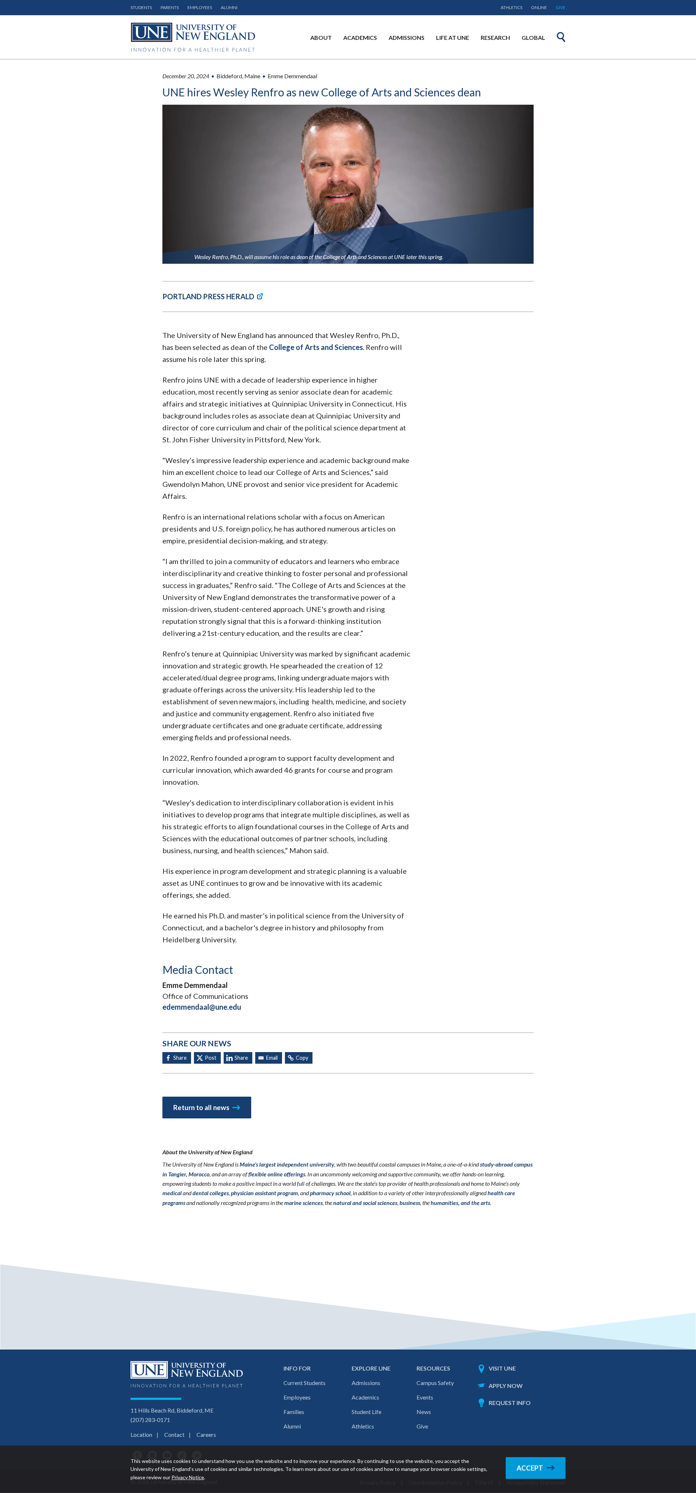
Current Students (304, 1382)
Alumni (229, 7)
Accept (530, 1468)
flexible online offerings (276, 1174)
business (409, 1202)
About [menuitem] (321, 37)
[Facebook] (176, 1058)
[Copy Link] (298, 1058)
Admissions (366, 1382)
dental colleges (210, 1192)
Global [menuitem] (533, 37)
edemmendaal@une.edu (201, 1006)
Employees (199, 7)
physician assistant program (264, 1192)
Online (539, 7)
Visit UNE (502, 1368)
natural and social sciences (365, 1202)
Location (141, 1434)
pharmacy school (330, 1192)
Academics (365, 1397)
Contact (174, 1434)
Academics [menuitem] (360, 37)
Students (141, 7)
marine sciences (303, 1202)
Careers (206, 1434)
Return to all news (201, 1108)
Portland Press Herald (208, 296)
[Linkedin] (238, 1058)
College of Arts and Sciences (316, 347)
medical (172, 1192)
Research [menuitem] (495, 37)
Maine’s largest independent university (287, 1164)
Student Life (366, 1411)
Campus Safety (435, 1382)
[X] (207, 1058)
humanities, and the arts (460, 1202)
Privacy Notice (187, 1477)
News (424, 1411)
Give (561, 7)
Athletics (511, 7)
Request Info (510, 1402)
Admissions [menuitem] (406, 37)
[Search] (561, 37)
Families (293, 1411)
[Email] (268, 1058)
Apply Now (506, 1385)
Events (425, 1397)
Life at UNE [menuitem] (452, 37)
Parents (170, 7)
